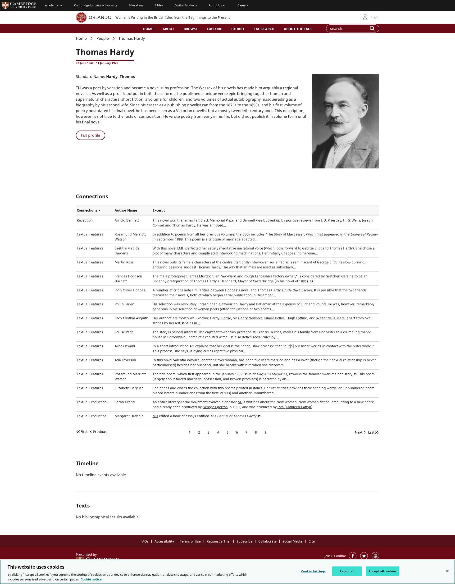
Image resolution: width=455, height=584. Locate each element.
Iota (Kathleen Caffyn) (295, 407)
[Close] (447, 571)
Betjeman (263, 304)
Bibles (159, 5)
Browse (191, 29)
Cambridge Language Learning (95, 5)
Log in (375, 17)
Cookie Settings (313, 571)
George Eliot (312, 248)
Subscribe (244, 541)
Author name (126, 210)
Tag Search (264, 29)
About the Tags (298, 29)
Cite (312, 541)
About (168, 29)
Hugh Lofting (297, 318)
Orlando (100, 17)
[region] (227, 571)
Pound (321, 304)
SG (240, 402)
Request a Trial (219, 541)
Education (136, 5)
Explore (214, 29)
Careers (242, 5)
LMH (180, 248)
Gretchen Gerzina (340, 276)
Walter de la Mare (330, 318)
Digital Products (186, 5)
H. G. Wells (351, 220)
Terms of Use (190, 541)
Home (148, 29)
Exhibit (237, 29)
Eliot (304, 304)
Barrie (226, 318)
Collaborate (267, 541)
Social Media (292, 541)
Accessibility (164, 541)
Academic (52, 5)
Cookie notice (91, 579)
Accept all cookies (382, 571)
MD (155, 416)
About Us (215, 5)
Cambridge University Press (19, 5)
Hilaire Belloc (274, 318)
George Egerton (215, 407)
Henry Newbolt (250, 318)
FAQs (145, 541)
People (102, 38)
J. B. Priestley (331, 220)
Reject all (347, 571)
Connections (95, 210)
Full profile (90, 135)
